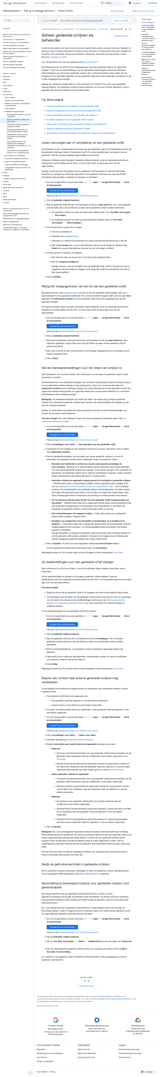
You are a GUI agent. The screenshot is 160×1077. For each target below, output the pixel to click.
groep (90, 739)
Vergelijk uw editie (58, 57)
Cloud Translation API (93, 21)
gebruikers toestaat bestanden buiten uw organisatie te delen (87, 486)
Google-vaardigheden (45, 1061)
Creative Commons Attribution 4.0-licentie (106, 996)
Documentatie (40, 3)
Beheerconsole (117, 11)
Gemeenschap (58, 3)
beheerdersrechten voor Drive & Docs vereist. (78, 196)
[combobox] (112, 3)
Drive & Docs (65, 10)
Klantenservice (124, 1057)
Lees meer (118, 552)
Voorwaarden (42, 1072)
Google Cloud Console (86, 1057)
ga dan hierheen (91, 62)
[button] (16, 45)
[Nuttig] (126, 29)
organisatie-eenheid (76, 739)
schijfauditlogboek (92, 874)
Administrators (11, 10)
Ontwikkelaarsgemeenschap (130, 1053)
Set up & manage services (39, 10)
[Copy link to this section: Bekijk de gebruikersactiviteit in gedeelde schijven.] (112, 864)
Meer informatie (117, 769)
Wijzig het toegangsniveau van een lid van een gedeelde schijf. (74, 110)
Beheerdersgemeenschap (129, 1049)
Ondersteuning (76, 3)
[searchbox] (17, 20)
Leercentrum (42, 1057)
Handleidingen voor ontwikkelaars (50, 1053)
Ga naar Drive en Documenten (62, 190)
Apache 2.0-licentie (73, 999)
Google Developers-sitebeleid (119, 999)
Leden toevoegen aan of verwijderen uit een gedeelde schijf (73, 106)
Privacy (53, 1072)
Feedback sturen (121, 36)
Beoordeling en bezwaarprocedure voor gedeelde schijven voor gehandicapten (81, 133)
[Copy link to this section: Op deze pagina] (65, 99)
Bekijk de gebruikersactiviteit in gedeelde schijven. (69, 128)
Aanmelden (152, 3)
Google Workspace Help (51, 29)
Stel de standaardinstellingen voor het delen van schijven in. (73, 115)
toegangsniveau (71, 236)
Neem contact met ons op (143, 11)
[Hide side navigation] (30, 1072)
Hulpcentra (41, 1049)
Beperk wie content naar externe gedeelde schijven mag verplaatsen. (77, 124)
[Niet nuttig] (130, 29)
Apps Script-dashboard (87, 1053)
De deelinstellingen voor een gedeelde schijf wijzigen (70, 119)
